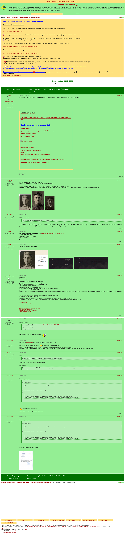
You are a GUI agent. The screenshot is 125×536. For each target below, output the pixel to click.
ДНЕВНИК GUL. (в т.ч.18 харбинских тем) (25, 303)
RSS (26, 529)
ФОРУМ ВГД (9, 522)
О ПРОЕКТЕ (9, 520)
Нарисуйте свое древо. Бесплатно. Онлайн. (61, 1)
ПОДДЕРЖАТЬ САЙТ (89, 520)
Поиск (109, 13)
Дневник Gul (36, 17)
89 (54, 89)
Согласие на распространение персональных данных (86, 526)
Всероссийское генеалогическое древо (21, 531)
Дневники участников (12, 17)
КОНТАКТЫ (41, 520)
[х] (77, 1)
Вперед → (67, 89)
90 (57, 89)
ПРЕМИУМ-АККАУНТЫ (73, 520)
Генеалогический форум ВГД (66, 5)
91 (59, 89)
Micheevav (10, 180)
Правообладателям (10, 532)
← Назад (36, 89)
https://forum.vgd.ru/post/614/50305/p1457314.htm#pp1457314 (20, 46)
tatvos (9, 231)
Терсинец (9, 214)
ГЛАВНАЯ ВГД (105, 520)
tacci (9, 95)
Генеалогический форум (8, 482)
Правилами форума (7, 528)
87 (50, 89)
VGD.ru (16, 13)
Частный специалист (9, 101)
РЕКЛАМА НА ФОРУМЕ (57, 520)
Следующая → (13, 92)
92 (63, 89)
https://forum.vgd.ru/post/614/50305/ (13, 31)
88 (52, 89)
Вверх (118, 95)
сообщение (29, 342)
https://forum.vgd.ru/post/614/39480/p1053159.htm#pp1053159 (20, 53)
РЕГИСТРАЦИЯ (46, 13)
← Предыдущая (15, 89)
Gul (35, 92)
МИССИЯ (25, 520)
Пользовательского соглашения (36, 526)
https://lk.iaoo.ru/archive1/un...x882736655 (52, 233)
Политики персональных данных (56, 526)
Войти (78, 13)
